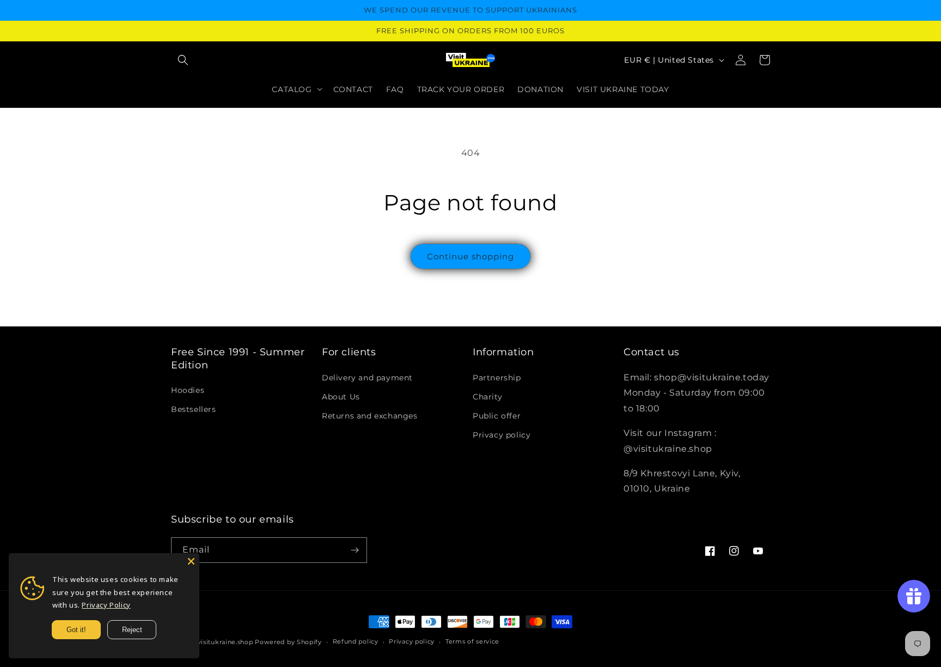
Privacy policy (501, 435)
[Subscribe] (354, 550)
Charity (487, 397)
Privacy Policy (106, 605)
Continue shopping (470, 256)
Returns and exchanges (370, 416)
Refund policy (355, 641)
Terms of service (472, 641)
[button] (183, 60)
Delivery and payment (367, 378)
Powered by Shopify (288, 642)
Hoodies (187, 390)
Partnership (497, 378)
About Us (341, 397)
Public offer (497, 416)
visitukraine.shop (225, 642)
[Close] (191, 561)
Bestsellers (193, 409)
